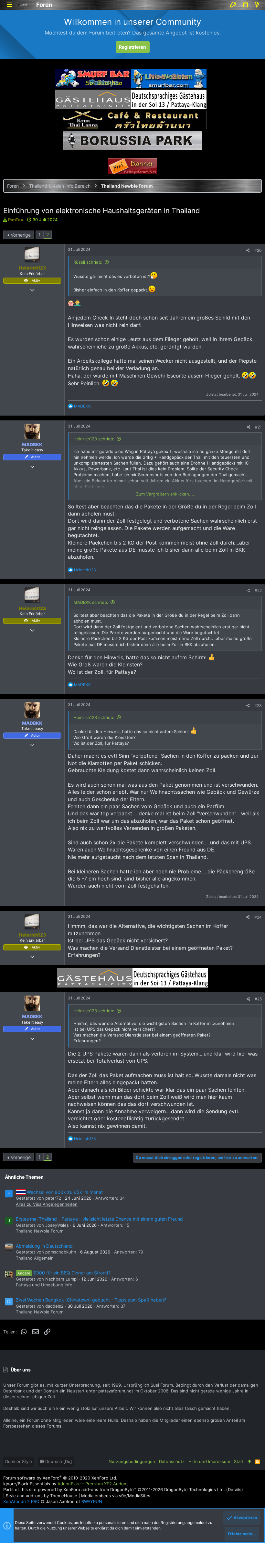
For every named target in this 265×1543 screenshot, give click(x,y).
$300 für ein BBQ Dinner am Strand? (64, 1272)
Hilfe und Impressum (209, 1461)
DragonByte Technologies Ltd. (194, 1489)
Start (239, 1461)
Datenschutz (172, 1461)
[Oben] (249, 1461)
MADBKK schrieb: (90, 602)
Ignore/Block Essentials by (66, 1483)
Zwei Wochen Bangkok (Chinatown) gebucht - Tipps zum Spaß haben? (91, 1299)
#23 (258, 705)
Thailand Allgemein (35, 1258)
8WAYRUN (91, 1501)
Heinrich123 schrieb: (93, 438)
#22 (258, 590)
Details (234, 1489)
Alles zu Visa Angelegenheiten (47, 1204)
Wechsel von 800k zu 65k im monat (65, 1192)
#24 (258, 917)
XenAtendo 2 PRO (21, 1501)
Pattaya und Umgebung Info (44, 1284)
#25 (258, 999)
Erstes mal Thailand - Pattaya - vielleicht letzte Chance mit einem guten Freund (99, 1219)
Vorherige (21, 235)
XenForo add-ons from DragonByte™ (99, 1489)
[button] (9, 5)
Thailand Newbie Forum (39, 1230)
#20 (258, 250)
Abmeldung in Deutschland (44, 1246)
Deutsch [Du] (58, 1461)
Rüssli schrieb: (87, 262)
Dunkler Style (18, 1461)
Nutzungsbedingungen (132, 1461)
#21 (258, 427)
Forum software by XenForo (60, 1477)
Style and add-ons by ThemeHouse (41, 1495)
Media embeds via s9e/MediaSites (115, 1495)
